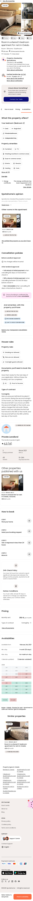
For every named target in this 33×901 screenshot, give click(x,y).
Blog (2, 812)
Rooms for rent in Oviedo (8, 787)
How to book (9, 109)
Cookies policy (6, 824)
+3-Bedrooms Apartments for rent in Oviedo (23, 782)
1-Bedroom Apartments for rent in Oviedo (9, 776)
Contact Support (6, 844)
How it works (5, 805)
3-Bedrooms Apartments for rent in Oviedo (9, 782)
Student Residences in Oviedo (9, 792)
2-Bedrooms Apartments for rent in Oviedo (23, 776)
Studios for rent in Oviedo (22, 787)
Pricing (17, 109)
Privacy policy (5, 821)
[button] (24, 33)
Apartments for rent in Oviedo (23, 770)
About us (4, 809)
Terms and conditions (8, 828)
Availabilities (26, 109)
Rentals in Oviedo (8, 770)
